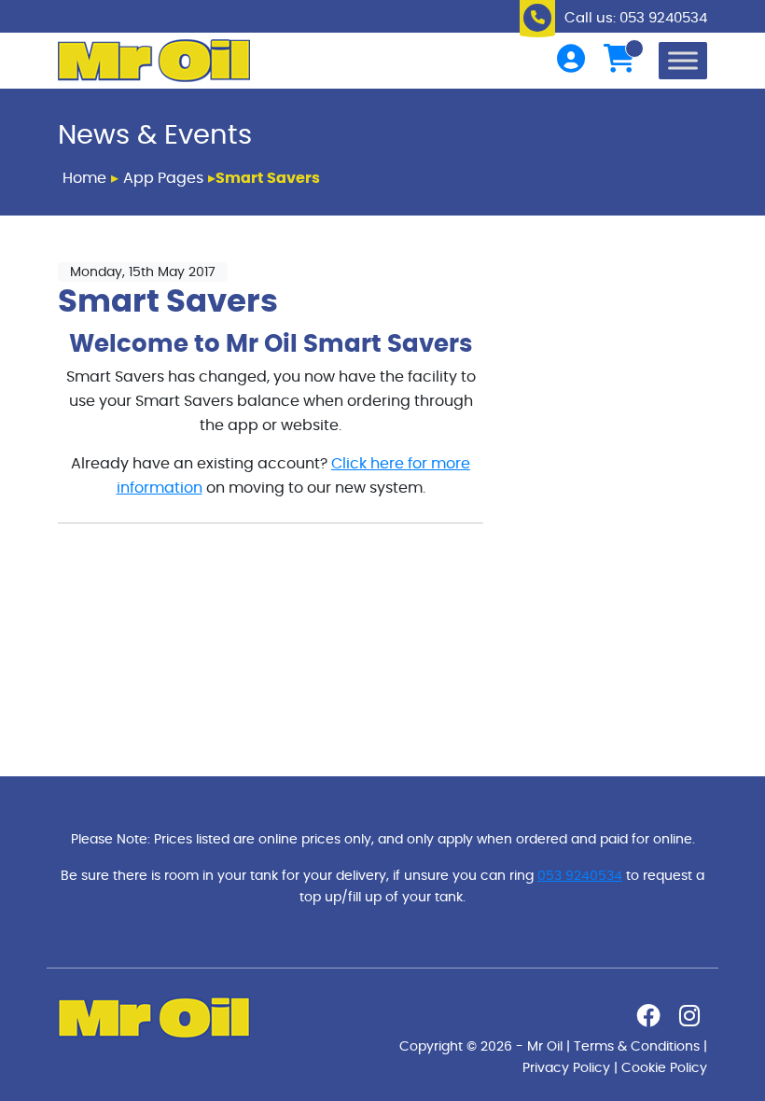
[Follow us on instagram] (689, 1019)
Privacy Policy (566, 1068)
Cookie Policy (664, 1068)
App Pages (163, 178)
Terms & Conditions (637, 1046)
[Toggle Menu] (683, 60)
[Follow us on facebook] (648, 1019)
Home (84, 178)
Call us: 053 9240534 (635, 18)
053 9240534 (579, 876)
